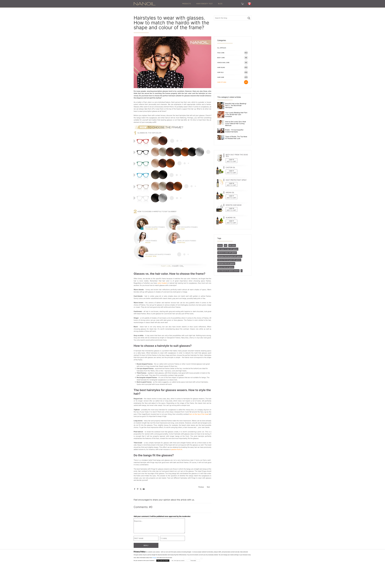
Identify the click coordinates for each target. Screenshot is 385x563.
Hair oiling (232, 67)
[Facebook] (135, 489)
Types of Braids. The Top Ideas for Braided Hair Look (236, 137)
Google (154, 557)
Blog (220, 4)
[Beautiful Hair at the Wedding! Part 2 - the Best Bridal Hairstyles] (220, 105)
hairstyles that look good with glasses (230, 256)
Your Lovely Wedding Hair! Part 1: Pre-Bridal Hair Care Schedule (236, 114)
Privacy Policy (139, 552)
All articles (221, 48)
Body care (232, 57)
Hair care (232, 77)
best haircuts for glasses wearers (228, 270)
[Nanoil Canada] (145, 4)
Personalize (193, 560)
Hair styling (232, 82)
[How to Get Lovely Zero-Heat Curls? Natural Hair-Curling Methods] (220, 122)
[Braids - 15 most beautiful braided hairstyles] (220, 131)
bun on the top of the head (198, 414)
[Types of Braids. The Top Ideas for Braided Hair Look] (220, 137)
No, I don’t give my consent (178, 560)
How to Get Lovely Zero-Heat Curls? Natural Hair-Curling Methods (235, 123)
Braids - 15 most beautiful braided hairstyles (234, 131)
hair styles (232, 245)
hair (225, 245)
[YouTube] (144, 489)
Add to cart (231, 161)
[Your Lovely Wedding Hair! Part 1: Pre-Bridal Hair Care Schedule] (220, 114)
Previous (201, 487)
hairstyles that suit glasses (226, 263)
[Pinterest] (138, 489)
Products (186, 4)
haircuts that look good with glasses (229, 260)
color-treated (162, 283)
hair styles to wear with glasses (228, 249)
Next (208, 487)
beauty (220, 245)
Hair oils (232, 72)
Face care (232, 53)
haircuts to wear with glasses (227, 252)
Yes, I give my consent (163, 560)
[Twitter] (141, 489)
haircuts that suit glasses (226, 267)
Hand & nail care (232, 62)
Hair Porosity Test (204, 4)
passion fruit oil (176, 449)
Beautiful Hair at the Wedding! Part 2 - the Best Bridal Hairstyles (235, 105)
